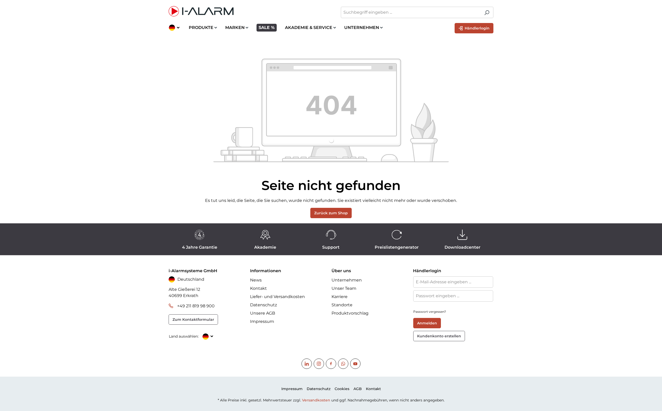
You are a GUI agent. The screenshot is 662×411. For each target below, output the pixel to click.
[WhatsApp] (343, 364)
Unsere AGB (262, 313)
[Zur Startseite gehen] (247, 11)
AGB (357, 388)
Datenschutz (263, 304)
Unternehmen (347, 280)
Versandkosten (316, 400)
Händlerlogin (477, 28)
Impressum (262, 321)
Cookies (342, 388)
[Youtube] (355, 364)
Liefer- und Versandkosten (277, 296)
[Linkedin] (307, 364)
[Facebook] (331, 364)
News (256, 280)
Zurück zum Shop (331, 213)
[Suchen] (486, 12)
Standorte (342, 304)
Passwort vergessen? (429, 312)
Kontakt (258, 288)
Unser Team (344, 288)
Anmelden (427, 323)
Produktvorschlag (350, 313)
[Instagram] (319, 364)
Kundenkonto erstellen (439, 336)
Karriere (340, 296)
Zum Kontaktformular (193, 319)
